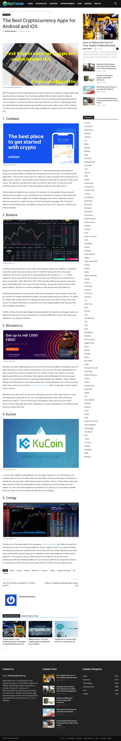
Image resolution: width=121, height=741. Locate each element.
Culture (87, 194)
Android (19, 570)
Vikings (87, 446)
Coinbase (44, 570)
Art (85, 140)
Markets (87, 336)
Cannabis (88, 165)
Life (85, 322)
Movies (87, 350)
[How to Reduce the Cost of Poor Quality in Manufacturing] (100, 27)
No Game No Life (91, 368)
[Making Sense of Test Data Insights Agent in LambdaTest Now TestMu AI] (40, 629)
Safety (86, 393)
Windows (88, 449)
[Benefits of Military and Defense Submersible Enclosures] (89, 79)
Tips (86, 435)
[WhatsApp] (21, 36)
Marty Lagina (89, 339)
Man (86, 329)
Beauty (87, 147)
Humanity (88, 286)
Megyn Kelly (89, 343)
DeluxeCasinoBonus (39, 385)
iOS (74, 570)
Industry (87, 290)
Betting (87, 151)
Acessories (88, 126)
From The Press (90, 236)
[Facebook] (5, 36)
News (86, 364)
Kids (86, 307)
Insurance (88, 293)
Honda (87, 279)
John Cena (88, 304)
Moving (87, 354)
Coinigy (52, 570)
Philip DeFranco (90, 375)
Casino (87, 172)
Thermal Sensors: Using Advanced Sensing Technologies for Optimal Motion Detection (14, 641)
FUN (86, 240)
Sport (86, 410)
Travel (86, 439)
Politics (87, 382)
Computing (88, 183)
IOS (85, 300)
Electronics (88, 215)
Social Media (89, 400)
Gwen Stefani (89, 254)
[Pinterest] (15, 36)
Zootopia (87, 457)
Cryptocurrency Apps (63, 570)
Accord (87, 123)
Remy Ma (88, 389)
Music (86, 357)
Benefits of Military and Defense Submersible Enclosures (105, 78)
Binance (26, 570)
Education (88, 211)
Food (86, 233)
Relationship (89, 385)
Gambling (88, 243)
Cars (79, 3)
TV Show (87, 442)
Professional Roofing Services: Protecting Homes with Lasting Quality (107, 100)
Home (30, 3)
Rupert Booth (87, 48)
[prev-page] (4, 648)
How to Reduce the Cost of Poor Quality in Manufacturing (99, 44)
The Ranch (88, 432)
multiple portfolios (49, 544)
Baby (86, 144)
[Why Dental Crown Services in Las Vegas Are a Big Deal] (89, 90)
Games (87, 247)
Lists (86, 325)
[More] (26, 36)
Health (97, 3)
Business (54, 3)
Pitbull (86, 378)
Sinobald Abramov (11, 31)
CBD (86, 176)
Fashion (87, 226)
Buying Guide (89, 162)
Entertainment (68, 3)
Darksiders (88, 201)
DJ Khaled (88, 204)
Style (86, 417)
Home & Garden (90, 275)
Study (86, 414)
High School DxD (90, 261)
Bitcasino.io (35, 570)
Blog (86, 155)
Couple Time (89, 190)
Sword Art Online (91, 421)
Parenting (88, 371)
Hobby (86, 268)
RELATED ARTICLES (11, 616)
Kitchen (87, 311)
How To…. (88, 282)
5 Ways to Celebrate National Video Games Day (61, 584)
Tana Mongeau (90, 425)
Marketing (88, 332)
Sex (85, 396)
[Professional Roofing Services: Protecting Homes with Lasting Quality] (89, 101)
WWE (86, 453)
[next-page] (7, 648)
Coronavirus (89, 187)
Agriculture (88, 130)
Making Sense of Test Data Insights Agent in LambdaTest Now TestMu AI (39, 641)
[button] (115, 4)
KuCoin (6, 573)
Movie (86, 346)
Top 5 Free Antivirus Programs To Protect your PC (19, 584)
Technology (41, 3)
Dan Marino (89, 197)
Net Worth (88, 361)
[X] (10, 36)
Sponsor (87, 407)
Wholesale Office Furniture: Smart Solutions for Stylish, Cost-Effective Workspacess (107, 66)
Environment (89, 222)
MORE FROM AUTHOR (30, 616)
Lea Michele (89, 318)
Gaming (87, 3)
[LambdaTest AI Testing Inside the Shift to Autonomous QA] (66, 629)
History (87, 265)
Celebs (87, 179)
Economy (87, 208)
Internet (87, 297)
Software (87, 403)
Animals (87, 137)
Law (85, 314)
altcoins (63, 275)
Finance (87, 229)
